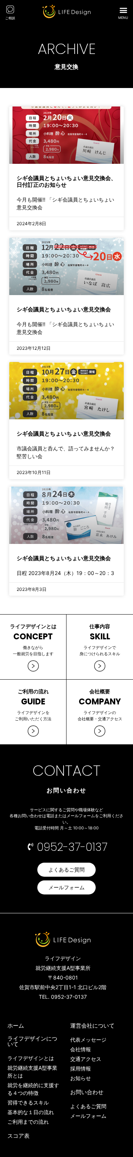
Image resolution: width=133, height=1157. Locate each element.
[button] (123, 10)
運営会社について (92, 1025)
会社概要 (99, 691)
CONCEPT (33, 636)
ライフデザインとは (33, 626)
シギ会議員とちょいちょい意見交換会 (64, 309)
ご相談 (10, 18)
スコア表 (18, 1135)
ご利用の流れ (33, 691)
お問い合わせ (86, 1092)
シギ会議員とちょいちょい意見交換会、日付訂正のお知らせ (66, 181)
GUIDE (33, 701)
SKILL (100, 636)
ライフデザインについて (32, 1041)
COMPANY (100, 701)
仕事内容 (99, 626)
